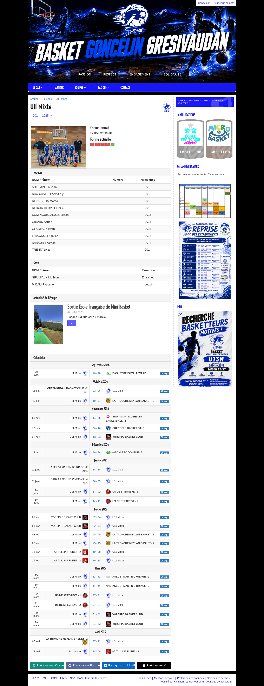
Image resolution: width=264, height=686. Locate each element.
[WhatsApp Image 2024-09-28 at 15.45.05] (58, 147)
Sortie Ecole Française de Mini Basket (98, 307)
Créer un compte (224, 3)
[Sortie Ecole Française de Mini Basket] (48, 324)
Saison (102, 88)
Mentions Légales (164, 678)
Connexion (204, 3)
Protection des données (190, 678)
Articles (60, 88)
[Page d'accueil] (39, 41)
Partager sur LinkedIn (121, 665)
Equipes (79, 88)
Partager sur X (156, 665)
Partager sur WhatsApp (50, 665)
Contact (125, 88)
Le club (37, 88)
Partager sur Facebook (86, 665)
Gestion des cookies (218, 678)
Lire (72, 323)
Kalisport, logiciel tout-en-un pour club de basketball (203, 681)
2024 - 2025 (41, 115)
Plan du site (145, 678)
